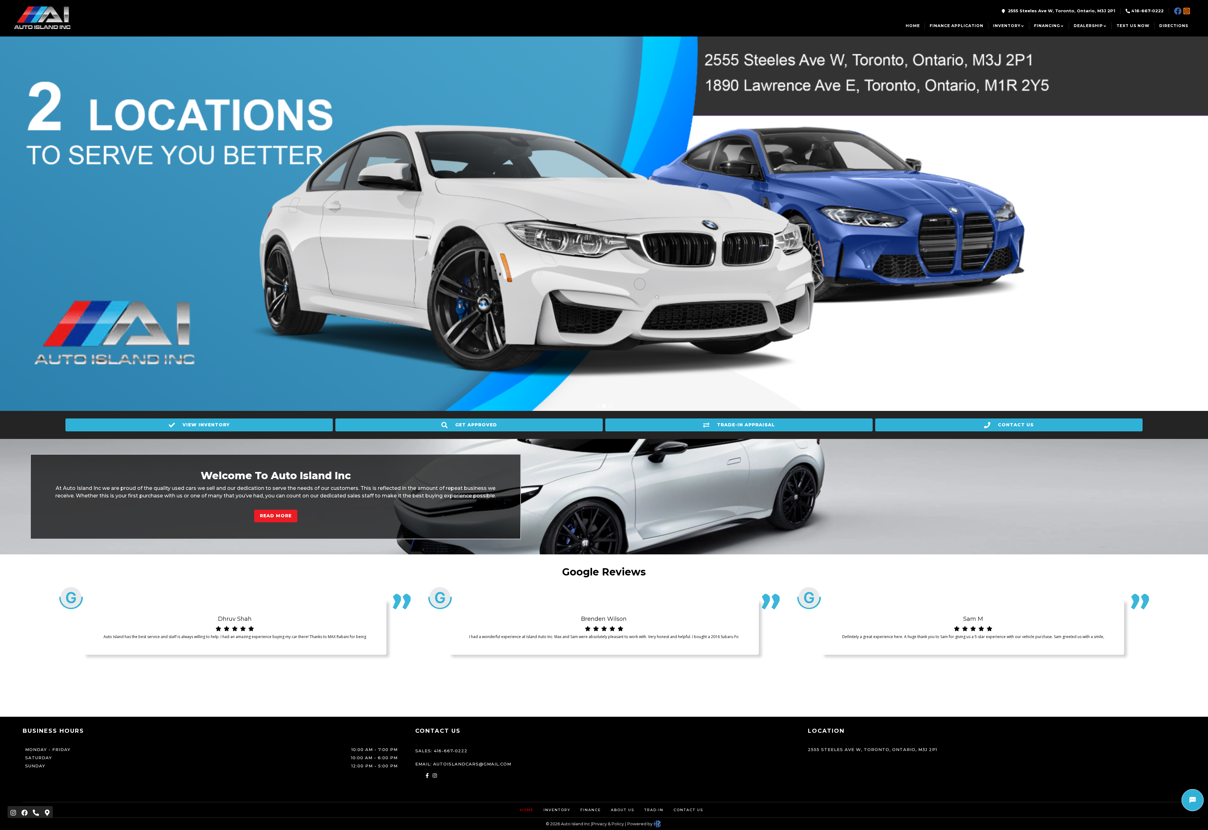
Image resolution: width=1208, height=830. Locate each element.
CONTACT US (1016, 425)
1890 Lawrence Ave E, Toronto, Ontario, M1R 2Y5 (1050, 76)
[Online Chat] (1193, 800)
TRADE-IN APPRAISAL (746, 425)
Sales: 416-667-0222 (441, 750)
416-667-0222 (1147, 10)
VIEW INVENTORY (206, 425)
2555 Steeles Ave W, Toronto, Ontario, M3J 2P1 (1061, 10)
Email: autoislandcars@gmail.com (463, 763)
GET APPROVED (476, 425)
